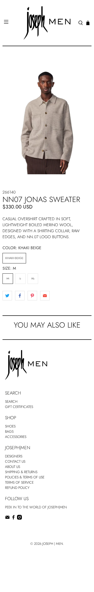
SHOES (10, 426)
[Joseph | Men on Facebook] (13, 518)
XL (33, 278)
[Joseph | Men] (47, 22)
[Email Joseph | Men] (7, 518)
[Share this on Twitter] (7, 295)
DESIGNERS (13, 456)
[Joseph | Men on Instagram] (19, 518)
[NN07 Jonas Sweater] (47, 115)
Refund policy (17, 487)
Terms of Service (19, 482)
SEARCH (11, 401)
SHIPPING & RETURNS (21, 471)
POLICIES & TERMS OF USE (24, 477)
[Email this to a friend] (45, 295)
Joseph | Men (52, 543)
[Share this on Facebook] (20, 295)
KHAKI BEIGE (14, 258)
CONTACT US (15, 461)
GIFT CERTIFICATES (19, 406)
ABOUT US (12, 466)
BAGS (9, 431)
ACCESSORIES (15, 436)
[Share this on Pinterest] (32, 295)
